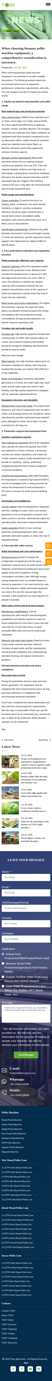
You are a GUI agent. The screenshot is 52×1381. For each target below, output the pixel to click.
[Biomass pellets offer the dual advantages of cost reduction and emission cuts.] (10, 777)
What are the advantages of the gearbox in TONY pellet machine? (35, 824)
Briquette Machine (10, 1152)
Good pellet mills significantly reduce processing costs (34, 794)
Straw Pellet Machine (12, 1124)
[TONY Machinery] (8, 5)
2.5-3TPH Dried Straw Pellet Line (17, 1277)
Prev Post (8, 740)
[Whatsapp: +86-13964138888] (48, 561)
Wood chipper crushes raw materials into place (33, 839)
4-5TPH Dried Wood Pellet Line (17, 1229)
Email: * (6, 887)
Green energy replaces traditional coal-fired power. (33, 809)
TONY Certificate (10, 1338)
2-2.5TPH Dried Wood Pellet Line (17, 1215)
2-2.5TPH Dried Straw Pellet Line (17, 1268)
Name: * (7, 871)
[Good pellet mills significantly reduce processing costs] (10, 792)
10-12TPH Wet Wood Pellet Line (17, 1199)
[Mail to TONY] (48, 553)
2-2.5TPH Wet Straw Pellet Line (17, 1263)
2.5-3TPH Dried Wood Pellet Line (17, 1220)
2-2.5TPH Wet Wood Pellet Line (17, 1168)
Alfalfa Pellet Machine (12, 1129)
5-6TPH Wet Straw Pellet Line (16, 1290)
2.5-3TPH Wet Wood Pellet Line (17, 1172)
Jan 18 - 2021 (20, 67)
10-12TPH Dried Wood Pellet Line (18, 1247)
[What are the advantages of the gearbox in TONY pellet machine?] (10, 822)
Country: (7, 918)
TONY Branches (9, 1343)
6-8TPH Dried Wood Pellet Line (17, 1238)
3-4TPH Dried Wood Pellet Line (17, 1224)
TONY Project (8, 1333)
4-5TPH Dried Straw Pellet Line (16, 1286)
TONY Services (9, 1324)
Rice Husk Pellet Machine (14, 1134)
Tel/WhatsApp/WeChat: (15, 902)
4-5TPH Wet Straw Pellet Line (16, 1281)
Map (26, 1363)
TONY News (8, 1320)
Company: (8, 933)
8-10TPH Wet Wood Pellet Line (16, 1195)
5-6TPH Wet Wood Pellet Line (16, 1186)
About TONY (8, 1315)
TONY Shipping (9, 1329)
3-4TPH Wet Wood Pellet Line (16, 1177)
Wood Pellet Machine (12, 1120)
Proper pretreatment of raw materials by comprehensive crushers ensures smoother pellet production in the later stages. (35, 763)
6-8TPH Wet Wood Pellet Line (16, 1190)
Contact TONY (8, 1311)
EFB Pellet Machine (11, 1143)
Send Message (26, 1055)
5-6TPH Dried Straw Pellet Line (16, 1295)
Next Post (43, 740)
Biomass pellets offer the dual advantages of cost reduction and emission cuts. (34, 779)
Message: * (8, 1002)
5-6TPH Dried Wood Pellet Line (17, 1234)
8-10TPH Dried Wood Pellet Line (17, 1243)
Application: (8, 948)
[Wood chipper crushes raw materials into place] (10, 837)
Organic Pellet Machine (13, 1147)
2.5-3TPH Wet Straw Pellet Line (17, 1272)
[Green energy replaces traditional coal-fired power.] (10, 807)
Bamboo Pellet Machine (13, 1138)
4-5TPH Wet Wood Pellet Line (16, 1181)
